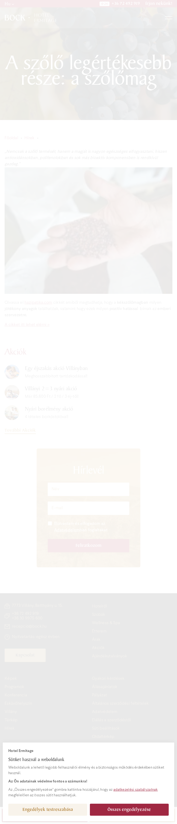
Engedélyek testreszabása (48, 809)
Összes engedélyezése (129, 809)
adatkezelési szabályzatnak (135, 789)
